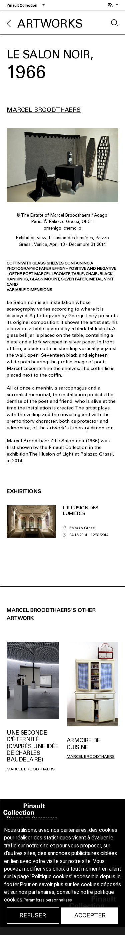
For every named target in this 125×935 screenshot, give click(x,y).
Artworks (50, 24)
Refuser (32, 915)
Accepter (90, 915)
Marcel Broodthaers (44, 109)
